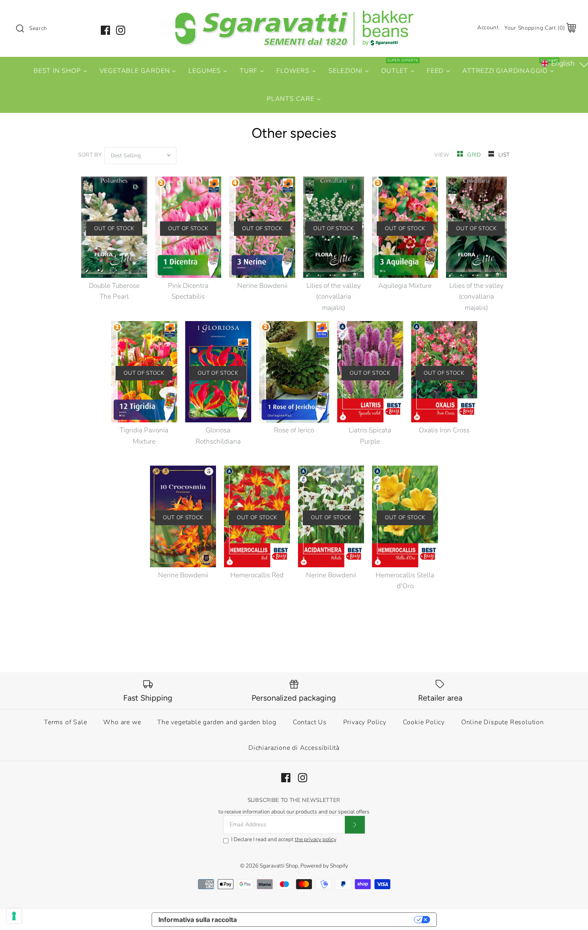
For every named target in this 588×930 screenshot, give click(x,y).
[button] (564, 63)
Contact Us (310, 722)
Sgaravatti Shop (279, 866)
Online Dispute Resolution (502, 722)
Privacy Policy (364, 722)
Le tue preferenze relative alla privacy (329, 920)
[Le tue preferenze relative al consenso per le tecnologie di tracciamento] (14, 916)
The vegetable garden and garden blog (216, 722)
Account (488, 27)
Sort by (90, 155)
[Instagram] (120, 30)
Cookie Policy (424, 722)
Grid (474, 155)
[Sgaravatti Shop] (294, 13)
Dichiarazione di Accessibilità (294, 747)
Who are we (122, 722)
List (504, 155)
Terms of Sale (65, 722)
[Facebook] (105, 30)
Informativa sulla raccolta (197, 920)
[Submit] (355, 825)
